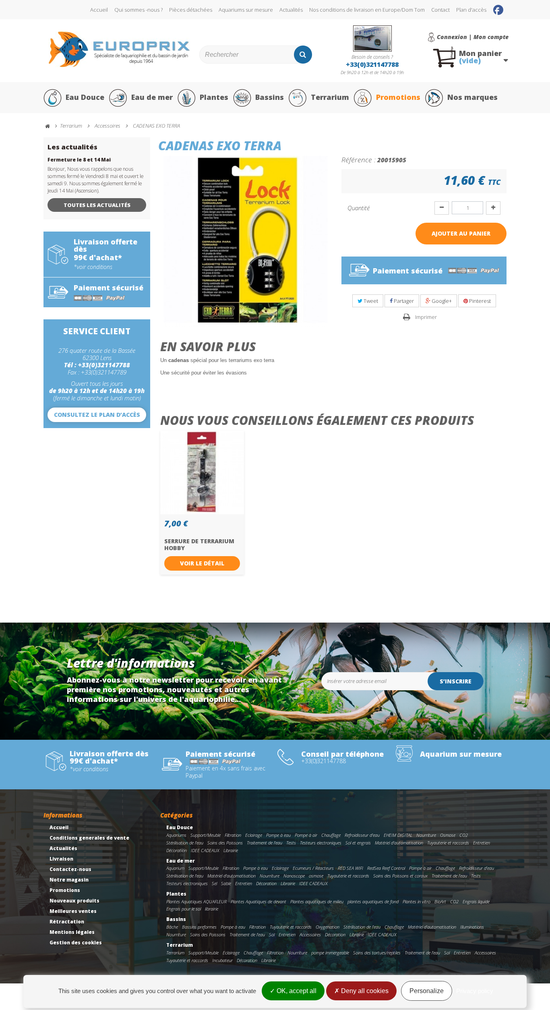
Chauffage (331, 835)
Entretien (481, 843)
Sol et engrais (358, 843)
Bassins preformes (199, 927)
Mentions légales (72, 932)
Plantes (214, 97)
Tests (291, 843)
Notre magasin (69, 879)
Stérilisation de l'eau (184, 843)
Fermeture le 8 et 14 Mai (79, 159)
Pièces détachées (190, 9)
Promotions (398, 97)
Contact (440, 9)
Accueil (99, 9)
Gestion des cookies (76, 942)
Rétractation (67, 921)
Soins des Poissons (225, 843)
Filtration (233, 835)
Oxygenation (327, 927)
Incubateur (222, 960)
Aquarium (175, 868)
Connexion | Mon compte (473, 37)
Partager (403, 300)
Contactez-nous (70, 869)
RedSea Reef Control (386, 868)
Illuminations (472, 927)
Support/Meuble (205, 835)
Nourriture (426, 835)
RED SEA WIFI (350, 868)
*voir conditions (93, 267)
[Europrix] (119, 49)
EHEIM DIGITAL (398, 835)
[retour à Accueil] (51, 126)
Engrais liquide (476, 901)
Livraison (61, 858)
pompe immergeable (330, 953)
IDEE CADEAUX (205, 850)
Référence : (358, 159)
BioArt (440, 901)
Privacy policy (474, 990)
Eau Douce (85, 97)
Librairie (230, 850)
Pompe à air (306, 835)
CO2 (463, 835)
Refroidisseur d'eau (362, 835)
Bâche (172, 927)
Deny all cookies (364, 990)
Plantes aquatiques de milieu (316, 901)
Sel (214, 883)
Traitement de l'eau (264, 843)
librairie (211, 909)
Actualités (291, 9)
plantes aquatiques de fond (373, 901)
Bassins (269, 97)
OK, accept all (295, 990)
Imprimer (426, 317)
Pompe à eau (278, 835)
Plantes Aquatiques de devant (258, 901)
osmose (316, 876)
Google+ (441, 300)
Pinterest (479, 300)
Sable (226, 883)
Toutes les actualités (97, 205)
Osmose (447, 835)
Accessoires (310, 934)
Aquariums (176, 835)
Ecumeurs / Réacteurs (313, 868)
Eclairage (253, 835)
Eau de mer (152, 97)
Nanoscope (294, 876)
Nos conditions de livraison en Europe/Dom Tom (367, 9)
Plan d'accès (471, 9)
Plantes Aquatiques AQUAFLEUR (196, 901)
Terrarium (330, 97)
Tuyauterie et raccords (448, 843)
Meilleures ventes (73, 911)
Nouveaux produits (74, 900)
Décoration (176, 850)
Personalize (426, 990)
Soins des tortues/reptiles (377, 953)
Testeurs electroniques (320, 843)
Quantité (358, 208)
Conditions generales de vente (89, 837)
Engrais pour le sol (183, 909)
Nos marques (472, 97)
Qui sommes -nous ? (138, 9)
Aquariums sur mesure (246, 9)
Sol (272, 934)
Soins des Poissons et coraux (400, 876)
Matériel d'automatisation (399, 843)
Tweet (370, 300)
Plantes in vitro (416, 901)
